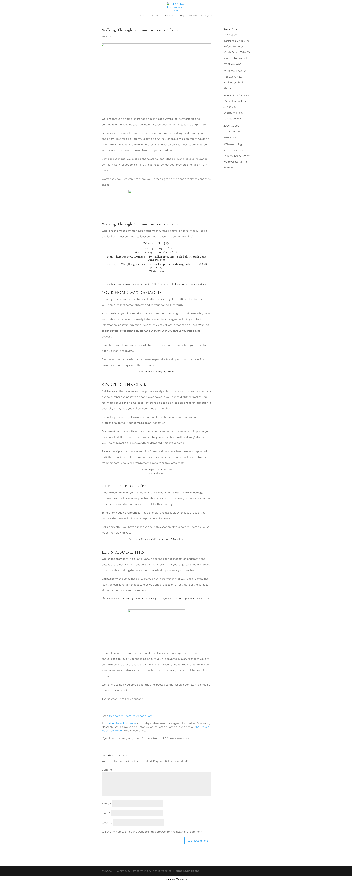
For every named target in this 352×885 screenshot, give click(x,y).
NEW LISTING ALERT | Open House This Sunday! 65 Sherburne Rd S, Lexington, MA (236, 106)
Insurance (169, 16)
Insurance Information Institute (190, 284)
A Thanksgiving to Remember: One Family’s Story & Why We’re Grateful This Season (236, 155)
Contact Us (193, 16)
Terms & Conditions (186, 870)
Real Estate (154, 16)
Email (106, 813)
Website (107, 822)
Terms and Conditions (176, 879)
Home (142, 16)
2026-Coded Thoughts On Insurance (231, 131)
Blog (182, 16)
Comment (109, 769)
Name (106, 803)
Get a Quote (206, 16)
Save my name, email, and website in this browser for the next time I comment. (154, 831)
